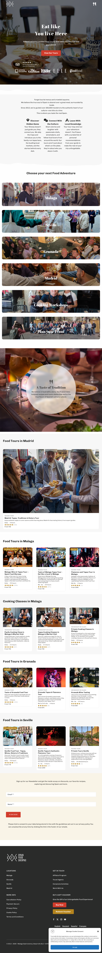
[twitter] (57, 919)
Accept (75, 947)
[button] (98, 931)
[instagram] (61, 919)
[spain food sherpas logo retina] (9, 2)
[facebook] (54, 919)
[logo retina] (16, 855)
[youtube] (65, 919)
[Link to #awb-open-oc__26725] (94, 4)
